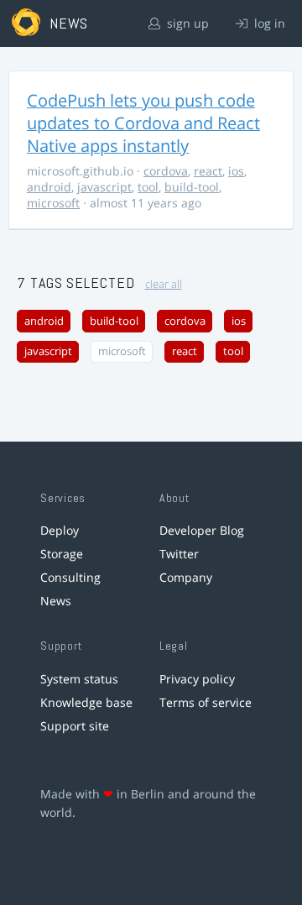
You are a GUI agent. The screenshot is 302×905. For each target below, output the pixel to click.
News (55, 601)
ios (236, 171)
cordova (165, 171)
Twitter (179, 554)
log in (268, 23)
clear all (163, 284)
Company (185, 577)
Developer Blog (201, 530)
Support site (74, 726)
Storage (61, 554)
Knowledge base (86, 702)
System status (79, 679)
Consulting (70, 577)
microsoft (53, 203)
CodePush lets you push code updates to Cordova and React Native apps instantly (143, 123)
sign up (186, 23)
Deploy (59, 530)
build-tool (191, 187)
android (49, 187)
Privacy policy (197, 679)
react (208, 171)
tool (148, 187)
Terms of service (205, 702)
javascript (104, 187)
